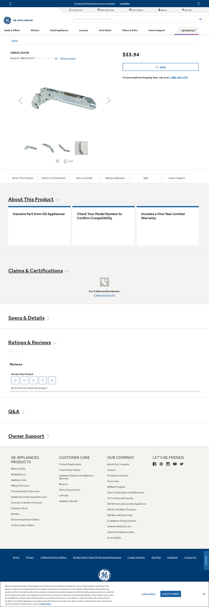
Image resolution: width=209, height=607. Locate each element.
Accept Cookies (170, 594)
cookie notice (45, 604)
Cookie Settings (148, 594)
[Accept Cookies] (204, 594)
